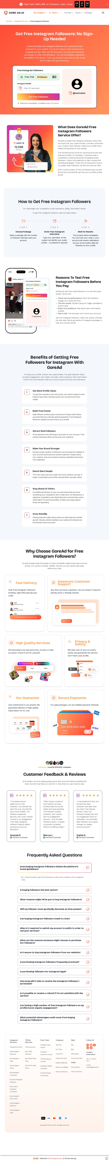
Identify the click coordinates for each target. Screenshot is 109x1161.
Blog (72, 1049)
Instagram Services (20, 21)
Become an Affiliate (62, 1067)
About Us (59, 1045)
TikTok (54, 13)
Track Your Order (76, 1058)
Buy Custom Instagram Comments (14, 1089)
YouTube (67, 13)
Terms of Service (76, 1071)
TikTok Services (30, 1047)
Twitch (77, 13)
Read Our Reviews (61, 1071)
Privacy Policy (75, 1067)
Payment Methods (61, 1063)
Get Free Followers (38, 97)
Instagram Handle (24, 83)
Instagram (40, 13)
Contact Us (59, 1054)
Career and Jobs (61, 1058)
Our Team (59, 1049)
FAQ (72, 1045)
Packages (88, 13)
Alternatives (75, 1054)
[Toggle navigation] (103, 13)
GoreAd (9, 21)
